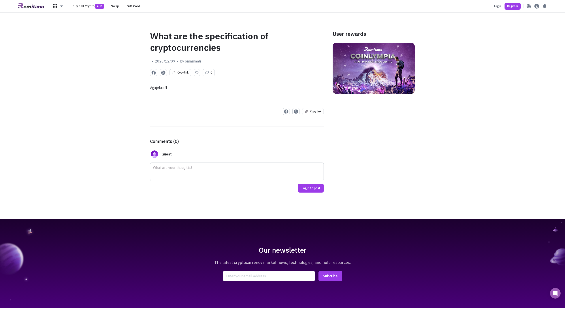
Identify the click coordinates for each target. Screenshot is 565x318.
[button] (58, 6)
